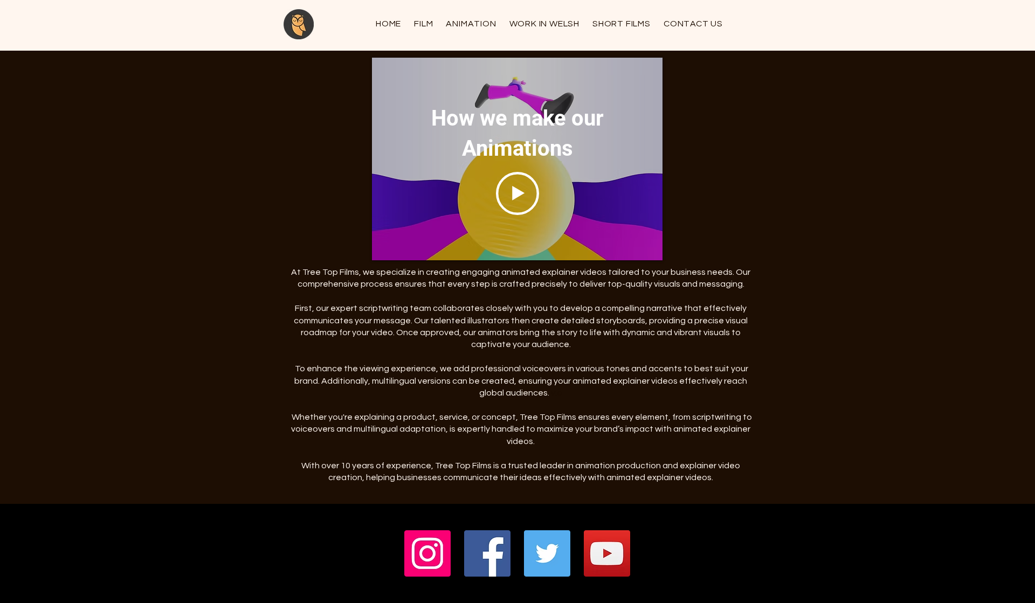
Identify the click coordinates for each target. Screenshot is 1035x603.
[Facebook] (487, 553)
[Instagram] (427, 553)
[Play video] (517, 193)
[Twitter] (547, 553)
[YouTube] (607, 553)
